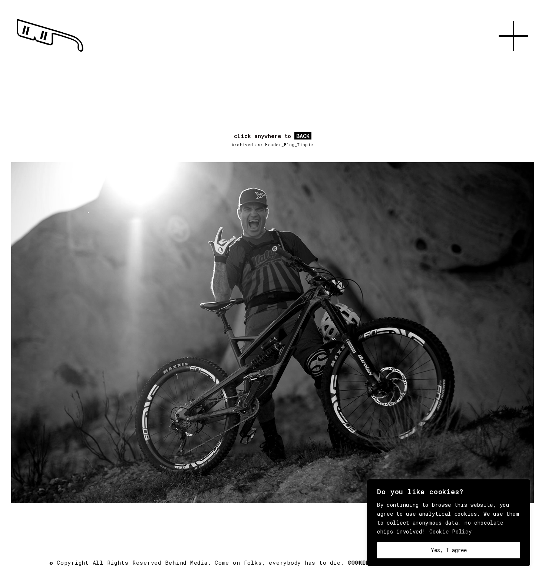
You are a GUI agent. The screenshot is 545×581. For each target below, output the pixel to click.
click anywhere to (272, 136)
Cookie (358, 562)
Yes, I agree (449, 550)
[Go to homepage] (50, 52)
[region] (448, 522)
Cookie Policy (450, 531)
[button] (513, 59)
